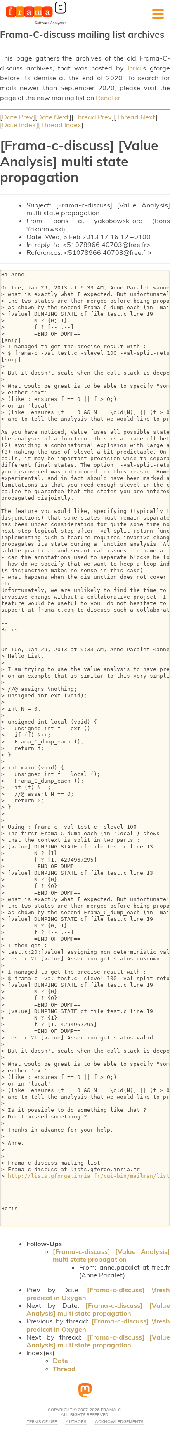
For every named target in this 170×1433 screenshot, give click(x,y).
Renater (108, 97)
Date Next (53, 117)
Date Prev (17, 117)
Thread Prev (93, 117)
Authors (76, 1421)
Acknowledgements (119, 1421)
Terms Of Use (42, 1421)
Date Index (19, 125)
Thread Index (60, 125)
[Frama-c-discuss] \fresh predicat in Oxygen (98, 1294)
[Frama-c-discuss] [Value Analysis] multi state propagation (111, 1255)
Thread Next (136, 117)
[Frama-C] (36, 24)
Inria (134, 68)
